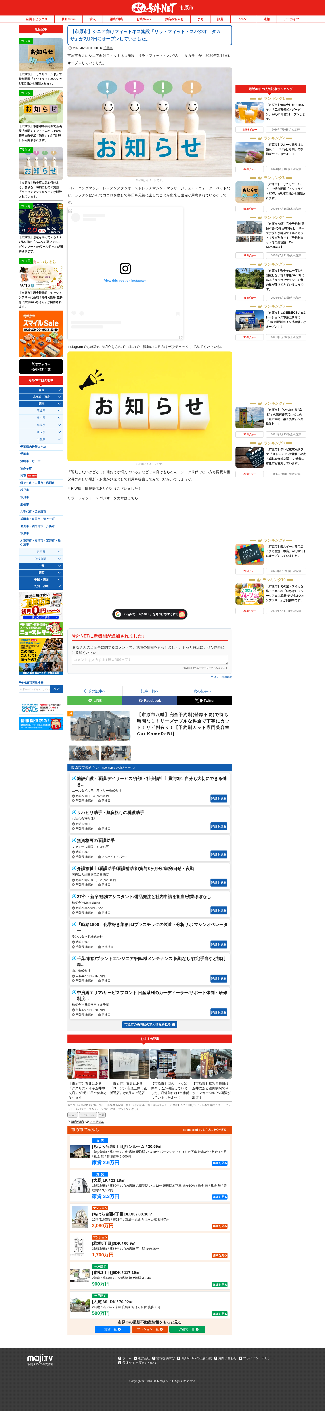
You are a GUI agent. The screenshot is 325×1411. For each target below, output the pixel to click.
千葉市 (24, 453)
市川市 (24, 497)
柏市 (28, 475)
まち (200, 19)
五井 (101, 1114)
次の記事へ (202, 691)
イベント (243, 19)
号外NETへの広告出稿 (196, 1358)
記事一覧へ (150, 691)
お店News (144, 19)
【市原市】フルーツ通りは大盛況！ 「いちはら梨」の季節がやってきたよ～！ (284, 149)
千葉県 (108, 48)
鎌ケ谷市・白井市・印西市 (37, 482)
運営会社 (144, 1358)
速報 (267, 19)
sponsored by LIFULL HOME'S (204, 1129)
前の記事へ (97, 691)
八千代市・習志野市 (33, 511)
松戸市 (24, 489)
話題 (220, 19)
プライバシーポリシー (258, 1358)
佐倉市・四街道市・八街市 (37, 526)
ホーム (127, 1358)
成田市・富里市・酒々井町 (37, 518)
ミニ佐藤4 (97, 1122)
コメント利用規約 (221, 677)
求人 (93, 19)
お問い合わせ (227, 1358)
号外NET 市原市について (139, 1363)
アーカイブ (291, 19)
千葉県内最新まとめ (33, 446)
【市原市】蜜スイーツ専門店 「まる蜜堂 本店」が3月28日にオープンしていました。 (285, 551)
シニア (73, 1114)
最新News (68, 19)
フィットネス (88, 1114)
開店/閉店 (116, 19)
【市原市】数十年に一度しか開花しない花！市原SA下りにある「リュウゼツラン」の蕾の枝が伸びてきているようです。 (285, 280)
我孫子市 (26, 468)
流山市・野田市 (30, 461)
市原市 (186, 7)
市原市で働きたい (85, 767)
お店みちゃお (174, 19)
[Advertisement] (270, 55)
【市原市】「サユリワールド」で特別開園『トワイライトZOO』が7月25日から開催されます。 (40, 79)
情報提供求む (165, 1358)
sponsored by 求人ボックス (118, 767)
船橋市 (24, 504)
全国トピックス (37, 19)
